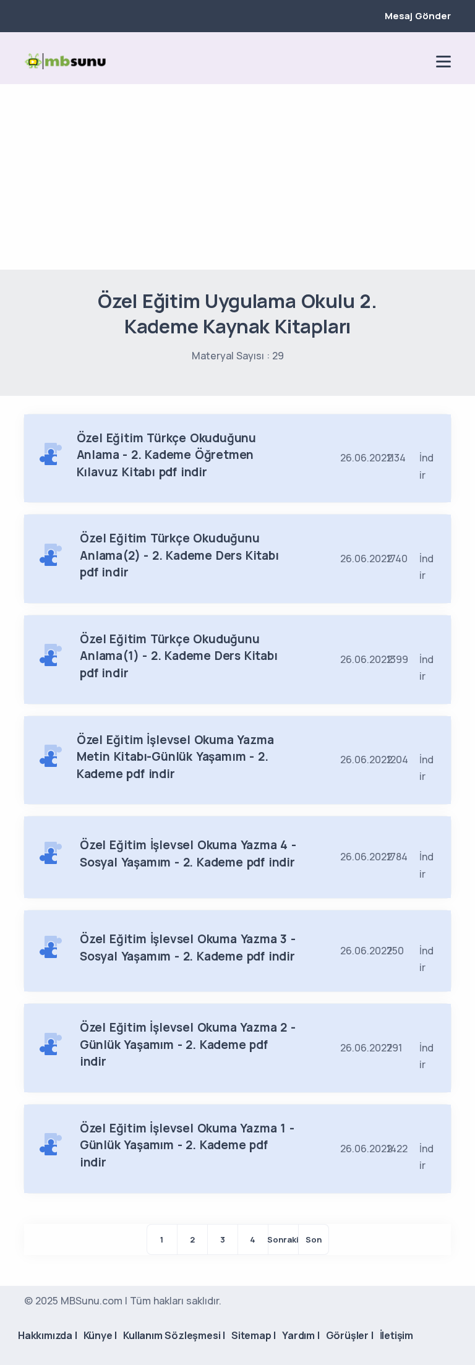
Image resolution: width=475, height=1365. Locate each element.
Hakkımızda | (47, 1335)
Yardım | (300, 1335)
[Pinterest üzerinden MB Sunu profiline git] (417, 61)
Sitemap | (253, 1335)
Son (314, 1239)
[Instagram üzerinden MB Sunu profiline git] (396, 61)
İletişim (396, 1335)
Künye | (100, 1335)
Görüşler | (350, 1335)
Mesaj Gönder (418, 15)
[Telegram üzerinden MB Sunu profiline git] (375, 61)
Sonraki (283, 1239)
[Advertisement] (237, 176)
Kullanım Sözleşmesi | (174, 1335)
